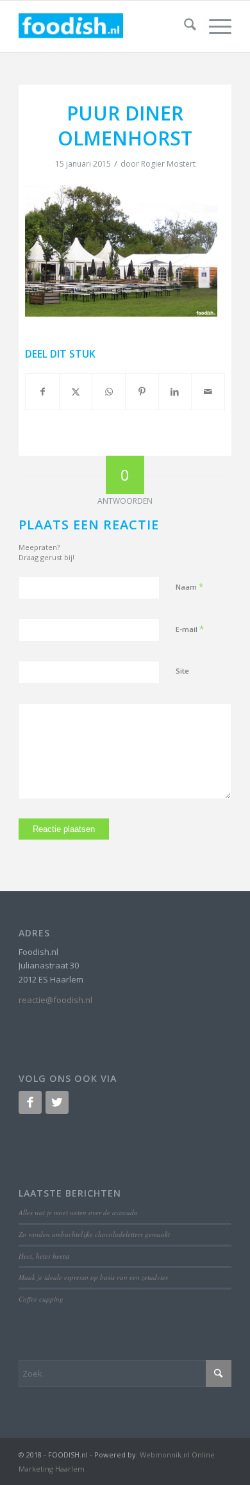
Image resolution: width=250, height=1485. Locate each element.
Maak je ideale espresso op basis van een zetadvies (93, 1277)
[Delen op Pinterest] (142, 392)
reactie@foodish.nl (55, 1000)
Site (182, 671)
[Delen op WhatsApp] (108, 392)
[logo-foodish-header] (103, 26)
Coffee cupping (41, 1299)
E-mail (190, 629)
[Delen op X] (76, 392)
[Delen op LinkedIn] (175, 392)
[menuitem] (183, 26)
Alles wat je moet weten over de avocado (78, 1212)
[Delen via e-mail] (208, 392)
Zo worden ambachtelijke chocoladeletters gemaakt (94, 1234)
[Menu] (213, 26)
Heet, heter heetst (44, 1256)
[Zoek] (183, 26)
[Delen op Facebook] (42, 392)
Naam (189, 586)
